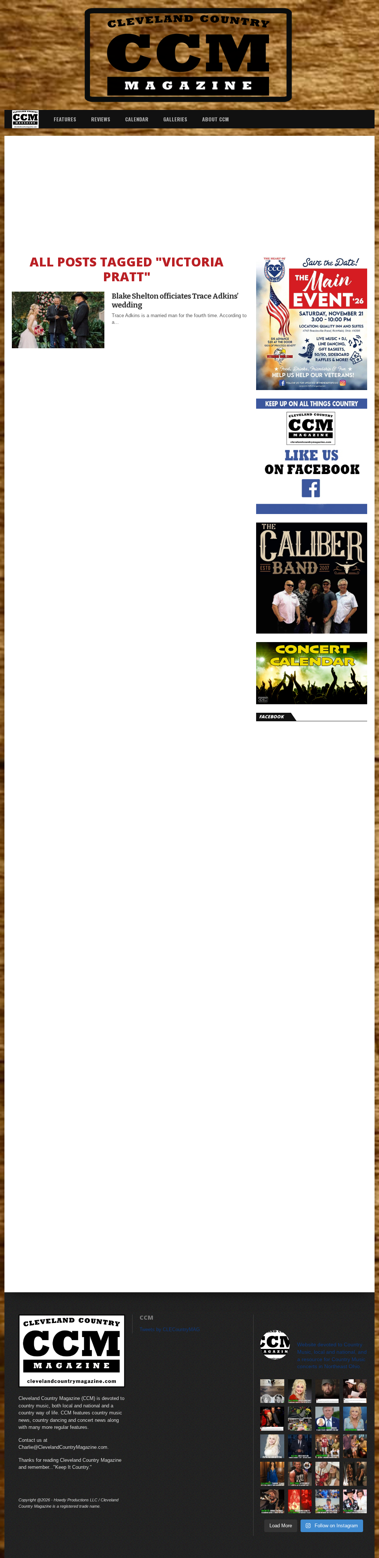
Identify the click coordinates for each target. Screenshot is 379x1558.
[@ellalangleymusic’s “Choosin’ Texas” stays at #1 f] (272, 1474)
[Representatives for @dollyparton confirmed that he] (300, 1391)
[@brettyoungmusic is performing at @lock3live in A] (300, 1474)
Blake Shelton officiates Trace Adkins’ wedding (175, 300)
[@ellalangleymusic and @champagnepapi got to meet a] (355, 1474)
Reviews (100, 119)
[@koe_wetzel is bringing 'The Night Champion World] (272, 1502)
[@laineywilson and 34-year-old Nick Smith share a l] (327, 1474)
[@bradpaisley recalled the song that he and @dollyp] (355, 1391)
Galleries (175, 119)
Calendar (136, 119)
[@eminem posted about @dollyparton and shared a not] (327, 1391)
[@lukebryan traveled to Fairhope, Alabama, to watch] (327, 1502)
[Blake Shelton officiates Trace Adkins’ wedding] (58, 346)
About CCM (215, 119)
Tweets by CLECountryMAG (170, 1329)
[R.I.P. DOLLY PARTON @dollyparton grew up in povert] (272, 1446)
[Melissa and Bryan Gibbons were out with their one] (355, 1446)
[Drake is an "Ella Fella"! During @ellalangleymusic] (300, 1502)
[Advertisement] (189, 191)
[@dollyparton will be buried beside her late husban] (272, 1391)
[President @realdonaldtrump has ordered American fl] (327, 1419)
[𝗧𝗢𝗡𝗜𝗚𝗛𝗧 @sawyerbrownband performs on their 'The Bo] (327, 1446)
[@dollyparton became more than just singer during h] (355, 1419)
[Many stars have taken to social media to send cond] (272, 1419)
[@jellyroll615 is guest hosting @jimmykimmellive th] (300, 1446)
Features (65, 119)
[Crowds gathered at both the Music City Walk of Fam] (300, 1419)
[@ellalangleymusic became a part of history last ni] (355, 1502)
